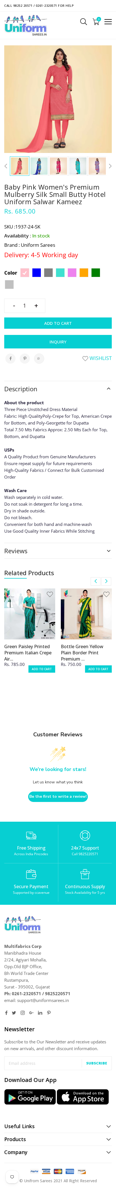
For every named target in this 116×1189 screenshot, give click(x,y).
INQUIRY (58, 342)
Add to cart (58, 323)
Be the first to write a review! (58, 796)
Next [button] (109, 166)
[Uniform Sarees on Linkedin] (40, 1013)
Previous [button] (7, 166)
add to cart (42, 669)
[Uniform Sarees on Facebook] (6, 1013)
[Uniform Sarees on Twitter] (14, 1013)
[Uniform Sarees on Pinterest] (49, 1013)
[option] (19, 166)
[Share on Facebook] (10, 359)
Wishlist (100, 358)
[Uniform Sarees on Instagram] (23, 1013)
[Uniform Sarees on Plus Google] (31, 1013)
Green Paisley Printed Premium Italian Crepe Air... (28, 652)
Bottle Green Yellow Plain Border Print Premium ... (82, 652)
